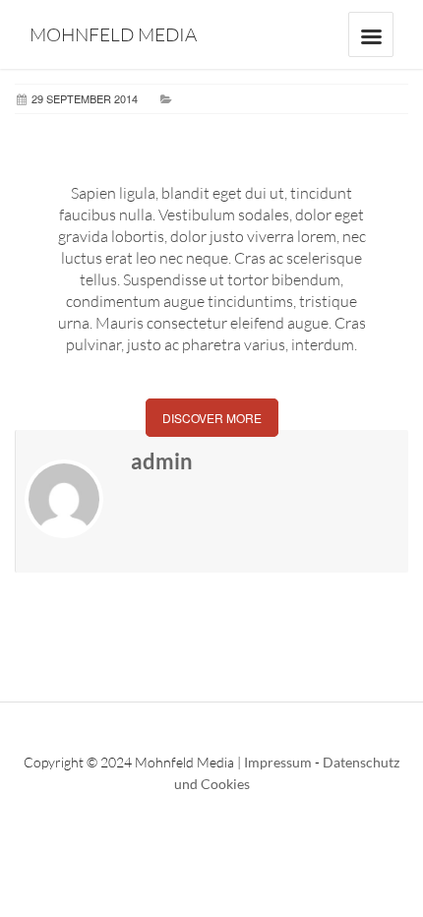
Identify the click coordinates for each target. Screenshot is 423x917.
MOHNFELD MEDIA (113, 34)
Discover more (212, 417)
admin (162, 461)
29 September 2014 (84, 98)
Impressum (278, 762)
